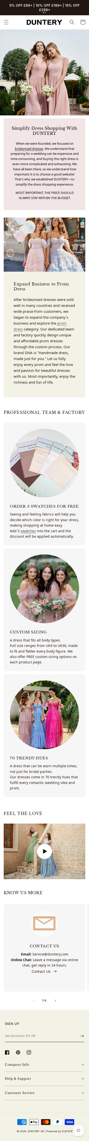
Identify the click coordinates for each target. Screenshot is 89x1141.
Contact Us (41, 971)
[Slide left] (33, 1000)
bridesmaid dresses (29, 148)
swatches (28, 531)
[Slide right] (55, 1000)
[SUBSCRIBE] (82, 1036)
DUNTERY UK (36, 1131)
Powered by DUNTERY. (60, 1131)
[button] (43, 12)
